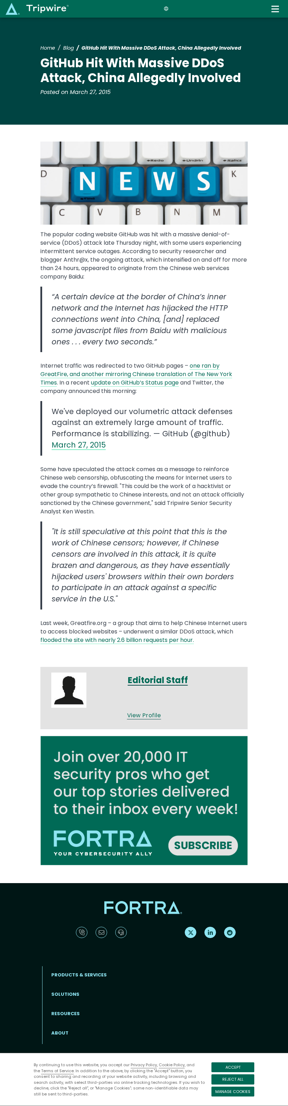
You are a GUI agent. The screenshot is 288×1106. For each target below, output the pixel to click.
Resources (65, 1013)
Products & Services (79, 974)
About (59, 1033)
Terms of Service (57, 1071)
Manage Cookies (232, 1091)
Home (47, 47)
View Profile (144, 715)
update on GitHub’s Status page (135, 383)
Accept (233, 1067)
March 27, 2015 (79, 445)
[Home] (37, 9)
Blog (68, 47)
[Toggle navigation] (276, 9)
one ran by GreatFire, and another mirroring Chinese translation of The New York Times (136, 374)
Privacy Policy (144, 1065)
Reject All (232, 1079)
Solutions (65, 994)
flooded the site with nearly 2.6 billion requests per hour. (117, 640)
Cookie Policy (172, 1065)
